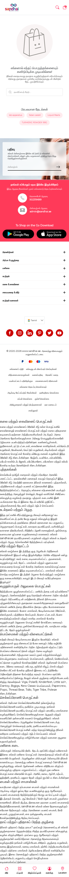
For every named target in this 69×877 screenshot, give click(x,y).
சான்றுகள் (33, 410)
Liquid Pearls (54, 115)
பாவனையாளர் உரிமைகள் (46, 381)
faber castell (35, 115)
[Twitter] (49, 333)
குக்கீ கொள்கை (42, 398)
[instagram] (19, 333)
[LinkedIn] (29, 333)
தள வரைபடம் (51, 404)
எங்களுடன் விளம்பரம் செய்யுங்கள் (41, 369)
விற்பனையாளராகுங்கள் (19, 375)
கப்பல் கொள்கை (24, 398)
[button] (57, 7)
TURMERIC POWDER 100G (34, 122)
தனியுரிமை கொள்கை (49, 392)
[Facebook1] (9, 333)
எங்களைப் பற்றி (17, 369)
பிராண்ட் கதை (51, 375)
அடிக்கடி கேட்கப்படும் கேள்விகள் (22, 392)
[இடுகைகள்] (39, 333)
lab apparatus (15, 115)
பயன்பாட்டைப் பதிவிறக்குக (21, 381)
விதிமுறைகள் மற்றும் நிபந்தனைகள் (26, 404)
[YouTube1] (59, 333)
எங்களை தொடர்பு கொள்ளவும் (33, 386)
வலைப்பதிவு (37, 375)
